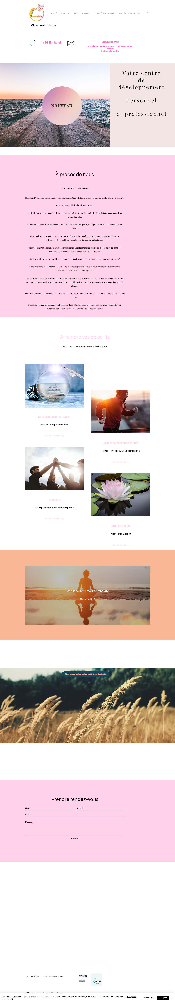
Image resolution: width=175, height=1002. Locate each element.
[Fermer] (171, 997)
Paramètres (149, 997)
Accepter (163, 997)
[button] (121, 545)
